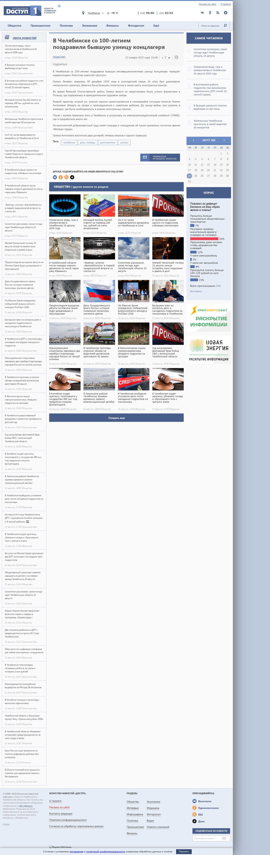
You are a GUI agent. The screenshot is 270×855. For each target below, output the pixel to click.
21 (215, 170)
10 (189, 164)
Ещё (156, 25)
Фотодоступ (136, 25)
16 (227, 164)
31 (189, 181)
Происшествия (40, 25)
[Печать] (176, 58)
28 (215, 176)
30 (227, 176)
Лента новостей (24, 38)
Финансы (112, 25)
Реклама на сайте (207, 4)
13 (208, 164)
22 (221, 170)
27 (208, 176)
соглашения (76, 851)
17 (189, 170)
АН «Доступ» (26, 805)
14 (215, 164)
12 (202, 164)
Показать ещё (116, 418)
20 (208, 170)
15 (221, 164)
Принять (184, 851)
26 (202, 176)
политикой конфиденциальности (105, 851)
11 (195, 164)
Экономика (89, 25)
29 (221, 176)
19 (202, 170)
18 (195, 170)
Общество (14, 25)
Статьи (6, 824)
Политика (66, 25)
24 (189, 176)
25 (195, 176)
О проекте (226, 4)
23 (227, 170)
